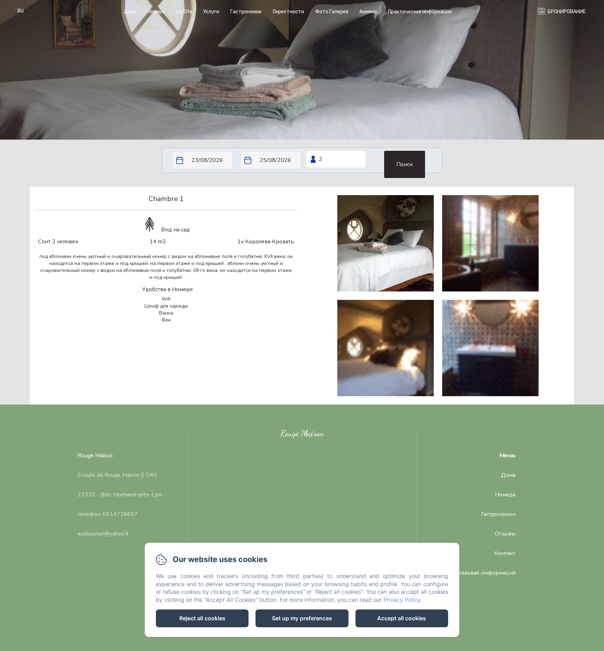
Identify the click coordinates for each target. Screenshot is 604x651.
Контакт (505, 553)
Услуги (211, 12)
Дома (130, 12)
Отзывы (505, 534)
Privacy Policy (401, 599)
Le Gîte (184, 12)
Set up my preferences (302, 618)
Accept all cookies (401, 618)
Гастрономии (245, 12)
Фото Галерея (331, 12)
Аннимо (368, 12)
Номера (156, 12)
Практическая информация (420, 12)
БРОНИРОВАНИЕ (567, 12)
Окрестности (288, 12)
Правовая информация (485, 573)
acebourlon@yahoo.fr (103, 534)
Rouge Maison (302, 433)
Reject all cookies (202, 618)
